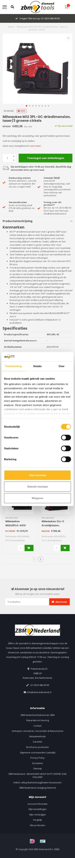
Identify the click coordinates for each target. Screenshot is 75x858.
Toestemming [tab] (13, 366)
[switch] (66, 437)
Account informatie (37, 803)
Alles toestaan (37, 475)
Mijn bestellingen (38, 809)
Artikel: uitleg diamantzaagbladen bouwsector (37, 782)
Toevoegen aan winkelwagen (45, 158)
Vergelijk (37, 819)
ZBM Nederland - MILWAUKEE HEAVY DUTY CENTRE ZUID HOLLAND (37, 775)
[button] (26, 106)
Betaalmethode (37, 736)
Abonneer (61, 601)
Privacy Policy (37, 757)
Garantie (37, 741)
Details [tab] (37, 366)
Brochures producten (37, 747)
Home (11, 26)
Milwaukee (9, 111)
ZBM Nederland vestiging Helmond (37, 787)
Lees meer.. (36, 145)
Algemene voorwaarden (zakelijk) (37, 752)
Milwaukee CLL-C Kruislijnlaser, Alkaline (53, 525)
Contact (37, 725)
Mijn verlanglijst (37, 814)
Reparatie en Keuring (37, 720)
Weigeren (37, 497)
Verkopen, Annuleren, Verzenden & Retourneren (37, 731)
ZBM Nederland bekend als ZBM (37, 715)
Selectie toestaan (37, 486)
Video (22, 111)
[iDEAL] (32, 841)
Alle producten (37, 825)
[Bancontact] (42, 841)
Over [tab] (62, 366)
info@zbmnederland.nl (39, 692)
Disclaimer (37, 763)
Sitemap (37, 768)
